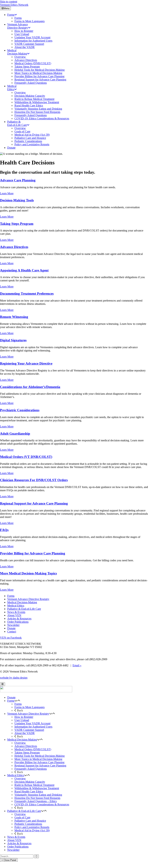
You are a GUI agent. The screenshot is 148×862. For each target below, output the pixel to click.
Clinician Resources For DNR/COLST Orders (34, 480)
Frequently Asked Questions (30, 768)
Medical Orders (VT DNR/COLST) (26, 457)
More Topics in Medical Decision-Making (38, 759)
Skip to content (8, 1)
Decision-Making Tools (17, 200)
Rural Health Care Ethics (28, 791)
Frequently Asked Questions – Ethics (35, 801)
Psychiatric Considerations (19, 410)
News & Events (16, 612)
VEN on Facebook (11, 637)
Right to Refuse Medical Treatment (34, 785)
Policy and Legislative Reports (31, 827)
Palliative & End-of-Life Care (24, 608)
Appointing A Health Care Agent (24, 270)
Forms (10, 595)
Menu (6, 8)
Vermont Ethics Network (14, 4)
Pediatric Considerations (28, 823)
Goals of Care (22, 817)
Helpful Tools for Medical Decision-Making (39, 755)
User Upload (21, 720)
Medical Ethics (15, 605)
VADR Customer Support (29, 729)
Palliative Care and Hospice (30, 820)
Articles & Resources (19, 618)
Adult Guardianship (15, 433)
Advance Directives (14, 247)
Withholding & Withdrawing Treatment (36, 788)
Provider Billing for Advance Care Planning (32, 553)
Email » (77, 665)
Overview (20, 742)
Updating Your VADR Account (32, 723)
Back (19, 710)
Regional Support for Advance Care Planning (34, 503)
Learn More (7, 193)
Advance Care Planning (18, 180)
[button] (15, 700)
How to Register (23, 716)
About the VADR (24, 733)
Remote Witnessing (14, 317)
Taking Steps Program (16, 224)
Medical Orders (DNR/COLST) (32, 749)
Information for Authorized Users (33, 726)
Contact (11, 631)
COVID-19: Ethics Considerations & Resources (41, 804)
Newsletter (13, 625)
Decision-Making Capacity (29, 781)
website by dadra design (13, 677)
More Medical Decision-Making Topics (28, 573)
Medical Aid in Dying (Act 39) (32, 830)
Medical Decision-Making (22, 602)
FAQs (4, 530)
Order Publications (18, 621)
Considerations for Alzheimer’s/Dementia (30, 387)
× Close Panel (8, 860)
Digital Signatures (13, 340)
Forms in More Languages (29, 707)
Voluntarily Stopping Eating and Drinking (38, 794)
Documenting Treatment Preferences (27, 293)
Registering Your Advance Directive (26, 363)
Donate (11, 628)
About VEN (14, 615)
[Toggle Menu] (2, 684)
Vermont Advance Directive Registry (28, 599)
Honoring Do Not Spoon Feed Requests (37, 797)
